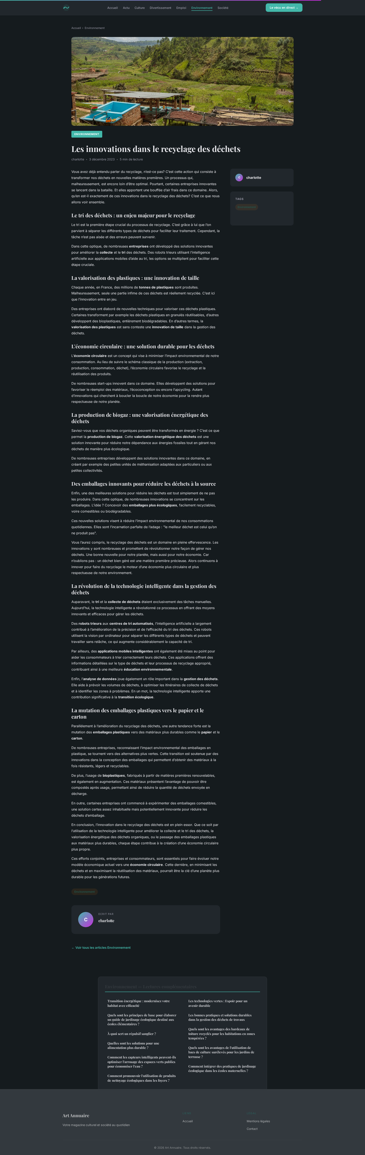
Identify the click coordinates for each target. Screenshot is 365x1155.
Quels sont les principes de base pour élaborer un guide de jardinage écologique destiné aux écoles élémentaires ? (142, 1019)
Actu (126, 7)
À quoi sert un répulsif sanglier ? (132, 1034)
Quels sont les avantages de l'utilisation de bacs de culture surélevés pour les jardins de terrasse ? (221, 1052)
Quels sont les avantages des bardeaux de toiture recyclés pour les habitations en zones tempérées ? (221, 1033)
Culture (140, 7)
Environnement (201, 7)
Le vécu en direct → (284, 7)
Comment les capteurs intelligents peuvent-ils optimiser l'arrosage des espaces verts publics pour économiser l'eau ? (142, 1061)
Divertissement (160, 7)
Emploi (181, 7)
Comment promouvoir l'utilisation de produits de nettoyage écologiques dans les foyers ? (142, 1078)
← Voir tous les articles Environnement (101, 948)
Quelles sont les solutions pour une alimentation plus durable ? (133, 1045)
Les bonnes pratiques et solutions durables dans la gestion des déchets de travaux (220, 1017)
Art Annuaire (76, 1115)
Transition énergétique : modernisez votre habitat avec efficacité (139, 1003)
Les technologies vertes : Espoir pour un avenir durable (217, 1003)
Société (223, 7)
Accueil (112, 7)
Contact (252, 1128)
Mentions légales (258, 1121)
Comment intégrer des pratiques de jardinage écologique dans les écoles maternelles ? (222, 1068)
